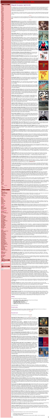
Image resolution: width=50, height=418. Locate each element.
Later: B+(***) (32, 161)
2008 (1, 174)
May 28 (3, 8)
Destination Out (3, 227)
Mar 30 (3, 66)
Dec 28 (3, 60)
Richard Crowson (3, 234)
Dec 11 (2, 118)
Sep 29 (3, 14)
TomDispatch (3, 247)
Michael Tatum (3, 225)
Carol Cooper (3, 217)
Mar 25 (3, 28)
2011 (1, 150)
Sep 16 (3, 110)
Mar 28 (3, 47)
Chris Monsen (3, 222)
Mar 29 (3, 57)
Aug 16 (3, 172)
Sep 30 (3, 24)
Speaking (2, 258)
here (12, 18)
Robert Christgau (3, 216)
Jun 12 (3, 145)
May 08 (3, 166)
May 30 (3, 46)
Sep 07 (3, 163)
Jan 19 (2, 130)
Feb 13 (3, 115)
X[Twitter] (2, 206)
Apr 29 (2, 75)
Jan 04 (2, 159)
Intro (2, 186)
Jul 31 (2, 6)
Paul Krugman (3, 240)
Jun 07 (3, 155)
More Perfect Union (4, 242)
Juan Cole (2, 232)
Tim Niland (2, 223)
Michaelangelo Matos (4, 220)
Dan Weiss (2, 226)
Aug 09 (3, 153)
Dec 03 (3, 184)
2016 (1, 97)
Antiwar (2, 230)
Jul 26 (2, 54)
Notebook (2, 199)
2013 (1, 131)
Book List (2, 204)
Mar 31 (3, 9)
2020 (1, 59)
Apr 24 (2, 37)
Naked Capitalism (3, 243)
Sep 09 (3, 121)
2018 (1, 78)
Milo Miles (2, 221)
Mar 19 (3, 128)
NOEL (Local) (3, 195)
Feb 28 (3, 10)
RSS (1, 257)
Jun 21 (3, 124)
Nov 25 (3, 13)
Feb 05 (3, 168)
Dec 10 (3, 183)
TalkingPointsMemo (4, 246)
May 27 (3, 17)
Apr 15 (2, 126)
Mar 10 (3, 167)
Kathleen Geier (3, 237)
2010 (1, 160)
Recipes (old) (3, 200)
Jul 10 (2, 154)
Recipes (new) (3, 201)
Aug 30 (3, 53)
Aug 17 (3, 144)
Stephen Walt (3, 249)
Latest (2, 188)
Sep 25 (3, 33)
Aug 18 (3, 111)
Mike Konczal (3, 239)
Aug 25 (3, 101)
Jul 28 (2, 16)
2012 (1, 140)
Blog (2, 191)
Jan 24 (2, 116)
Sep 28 (3, 62)
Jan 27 (2, 20)
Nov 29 (3, 51)
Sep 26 (3, 43)
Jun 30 (3, 83)
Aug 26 (3, 15)
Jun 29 (3, 64)
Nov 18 (3, 109)
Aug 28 (3, 34)
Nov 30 (3, 132)
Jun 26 (3, 26)
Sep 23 (3, 175)
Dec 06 (3, 170)
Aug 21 (3, 122)
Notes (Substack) (3, 208)
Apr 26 (2, 56)
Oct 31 (2, 23)
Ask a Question (3, 255)
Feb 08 (3, 158)
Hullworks (2, 211)
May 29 (3, 36)
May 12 (3, 113)
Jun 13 (3, 112)
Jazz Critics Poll (3, 212)
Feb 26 (3, 139)
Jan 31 (2, 11)
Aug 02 (3, 173)
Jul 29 (2, 73)
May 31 (3, 84)
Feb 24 (3, 67)
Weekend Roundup (4, 193)
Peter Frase (3, 236)
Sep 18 (3, 143)
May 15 (3, 146)
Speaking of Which (4, 192)
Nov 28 (3, 22)
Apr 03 (2, 127)
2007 (1, 182)
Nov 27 (3, 32)
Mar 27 (3, 38)
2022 (1, 40)
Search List (3, 187)
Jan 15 (2, 181)
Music (2, 197)
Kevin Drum (3, 235)
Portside (2, 245)
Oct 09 (2, 162)
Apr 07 (2, 179)
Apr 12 (2, 156)
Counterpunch (3, 233)
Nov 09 (3, 151)
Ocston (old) (3, 203)
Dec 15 (3, 108)
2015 (1, 107)
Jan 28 (2, 30)
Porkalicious (3, 252)
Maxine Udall (3, 248)
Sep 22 (3, 100)
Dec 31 (3, 12)
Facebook (2, 209)
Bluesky (2, 207)
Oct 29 (2, 61)
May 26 (3, 103)
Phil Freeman (3, 219)
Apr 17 (2, 178)
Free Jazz (2, 218)
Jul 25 (2, 44)
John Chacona (3, 215)
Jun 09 (3, 165)
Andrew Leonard (3, 241)
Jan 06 (2, 169)
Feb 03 (3, 148)
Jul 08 (2, 123)
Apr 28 (2, 18)
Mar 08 (3, 157)
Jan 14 (2, 149)
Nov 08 (3, 171)
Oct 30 (2, 133)
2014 (1, 117)
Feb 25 (3, 105)
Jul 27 (2, 63)
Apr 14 (2, 114)
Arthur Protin (3, 253)
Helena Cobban (3, 231)
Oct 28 (2, 71)
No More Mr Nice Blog (4, 244)
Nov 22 (3, 119)
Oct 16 (2, 142)
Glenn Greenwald (3, 238)
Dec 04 (3, 161)
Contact (2, 202)
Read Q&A (2, 256)
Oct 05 (2, 152)
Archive (2, 198)
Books (2, 194)
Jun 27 (3, 7)
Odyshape (2, 228)
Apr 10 (2, 147)
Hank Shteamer (3, 224)
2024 (1, 21)
